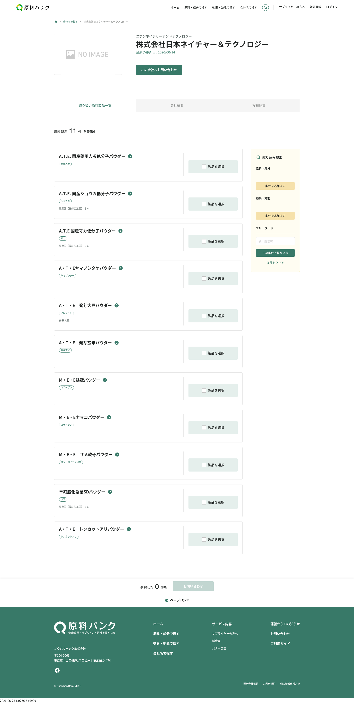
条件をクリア (275, 262)
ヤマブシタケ (67, 275)
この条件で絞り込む (275, 253)
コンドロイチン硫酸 (71, 462)
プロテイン (66, 313)
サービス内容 (222, 624)
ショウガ (65, 201)
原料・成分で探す (195, 7)
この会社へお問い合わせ (159, 69)
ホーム (175, 7)
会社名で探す (248, 7)
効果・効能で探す (223, 7)
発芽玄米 (65, 350)
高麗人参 (65, 164)
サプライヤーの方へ (292, 7)
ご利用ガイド (280, 643)
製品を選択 (216, 166)
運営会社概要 (250, 684)
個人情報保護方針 (290, 684)
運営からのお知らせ (285, 624)
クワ (63, 499)
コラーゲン (66, 387)
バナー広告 (219, 648)
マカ (63, 238)
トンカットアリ (69, 536)
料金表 (216, 641)
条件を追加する (275, 186)
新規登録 (315, 7)
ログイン (332, 7)
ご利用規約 (269, 684)
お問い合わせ (280, 633)
